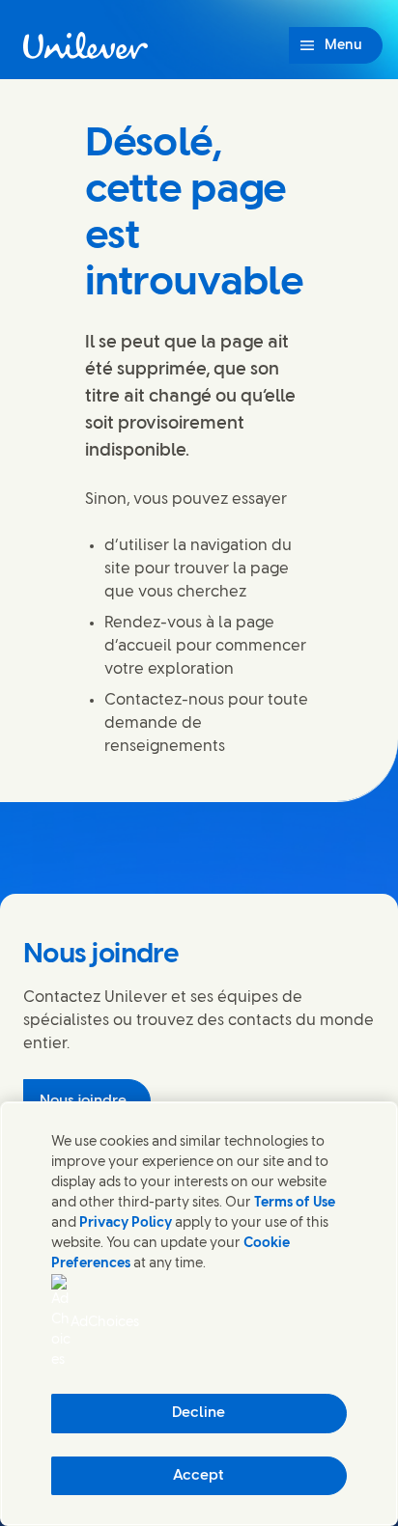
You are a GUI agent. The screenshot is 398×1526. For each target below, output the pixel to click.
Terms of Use (294, 1203)
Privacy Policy (125, 1223)
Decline (198, 1413)
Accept (198, 1476)
